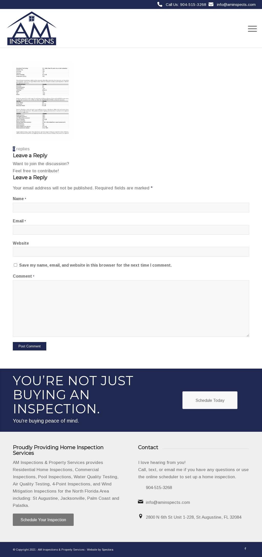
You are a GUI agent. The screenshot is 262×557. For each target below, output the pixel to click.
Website (21, 243)
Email (19, 221)
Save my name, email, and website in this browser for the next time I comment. (95, 265)
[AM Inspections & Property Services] (31, 28)
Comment (23, 276)
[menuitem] (251, 28)
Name (19, 199)
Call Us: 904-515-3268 (186, 4)
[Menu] (251, 28)
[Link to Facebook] (245, 548)
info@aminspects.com (236, 4)
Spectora (107, 549)
